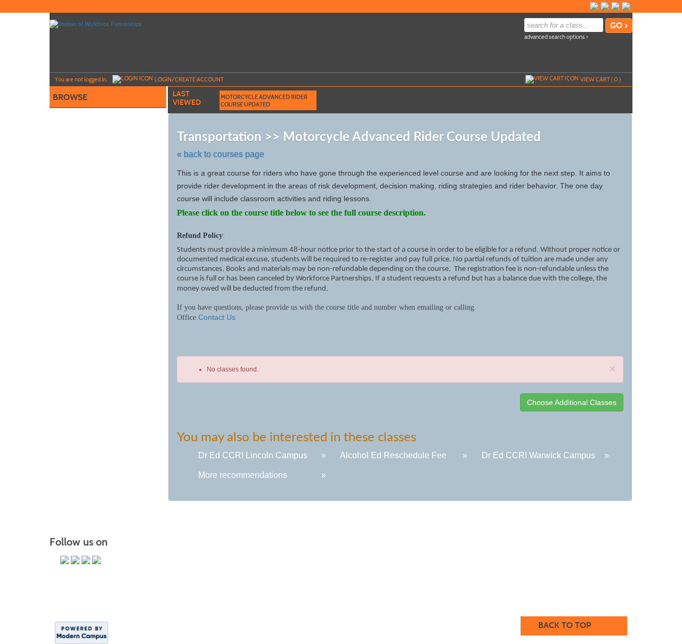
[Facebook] (594, 6)
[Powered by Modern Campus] (81, 632)
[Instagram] (615, 6)
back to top (564, 625)
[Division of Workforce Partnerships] (96, 23)
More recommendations (242, 475)
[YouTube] (626, 6)
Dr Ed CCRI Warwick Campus (538, 455)
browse (70, 97)
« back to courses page (220, 154)
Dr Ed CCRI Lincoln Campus (252, 455)
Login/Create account (189, 79)
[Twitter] (604, 6)
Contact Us (217, 317)
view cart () (600, 79)
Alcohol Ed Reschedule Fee (393, 455)
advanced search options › (556, 37)
